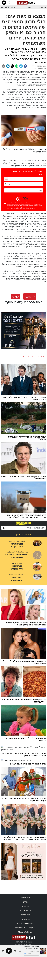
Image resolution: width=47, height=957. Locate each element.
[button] (6, 179)
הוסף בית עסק (23, 534)
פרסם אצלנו (25, 897)
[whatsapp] (16, 66)
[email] (3, 66)
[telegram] (21, 66)
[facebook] (25, 66)
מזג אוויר (31, 7)
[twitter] (12, 66)
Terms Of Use (32, 208)
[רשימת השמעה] (20, 950)
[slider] (31, 955)
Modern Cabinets (25, 932)
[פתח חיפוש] (9, 2)
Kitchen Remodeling (25, 923)
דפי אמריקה (25, 919)
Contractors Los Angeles (25, 927)
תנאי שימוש (25, 906)
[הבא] (14, 950)
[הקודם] (3, 950)
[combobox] (23, 528)
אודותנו (25, 902)
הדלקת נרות (41, 7)
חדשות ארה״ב (25, 910)
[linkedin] (8, 66)
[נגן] (9, 951)
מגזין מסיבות (25, 915)
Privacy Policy (25, 208)
